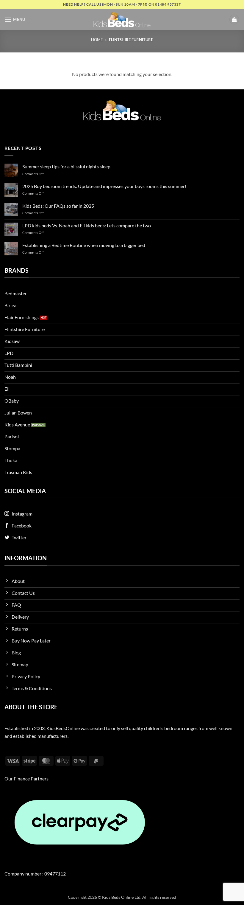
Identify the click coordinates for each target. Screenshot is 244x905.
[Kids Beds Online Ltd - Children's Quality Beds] (122, 19)
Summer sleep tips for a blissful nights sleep (66, 166)
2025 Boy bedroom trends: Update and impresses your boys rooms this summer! (104, 186)
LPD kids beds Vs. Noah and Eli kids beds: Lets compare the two (86, 225)
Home (97, 39)
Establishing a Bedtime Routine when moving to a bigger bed (83, 245)
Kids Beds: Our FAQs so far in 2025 (58, 206)
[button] (14, 19)
